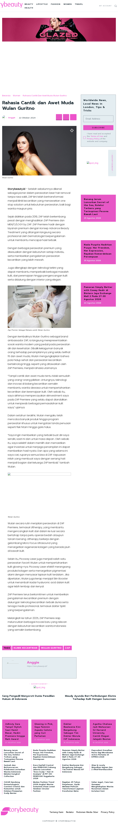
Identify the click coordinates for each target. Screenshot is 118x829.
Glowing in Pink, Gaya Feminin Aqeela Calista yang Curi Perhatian (43, 730)
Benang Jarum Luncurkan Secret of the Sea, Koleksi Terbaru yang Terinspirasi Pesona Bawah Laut (96, 207)
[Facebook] (88, 6)
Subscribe (98, 127)
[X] (95, 6)
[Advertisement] (59, 65)
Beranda (6, 95)
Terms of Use (96, 136)
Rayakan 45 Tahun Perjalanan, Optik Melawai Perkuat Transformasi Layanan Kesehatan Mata (73, 786)
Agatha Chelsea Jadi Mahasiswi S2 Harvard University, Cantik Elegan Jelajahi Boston (102, 731)
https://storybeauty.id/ (37, 666)
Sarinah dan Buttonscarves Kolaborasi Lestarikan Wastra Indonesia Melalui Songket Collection (14, 771)
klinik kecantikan (25, 648)
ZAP (67, 648)
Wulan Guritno (51, 648)
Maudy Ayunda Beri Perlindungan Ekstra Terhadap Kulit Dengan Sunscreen (90, 697)
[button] (115, 5)
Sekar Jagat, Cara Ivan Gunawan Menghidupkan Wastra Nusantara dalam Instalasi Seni (102, 786)
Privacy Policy (93, 138)
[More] (73, 117)
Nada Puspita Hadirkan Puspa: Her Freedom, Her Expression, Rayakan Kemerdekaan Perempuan (98, 250)
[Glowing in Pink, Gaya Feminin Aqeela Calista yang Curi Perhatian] (44, 714)
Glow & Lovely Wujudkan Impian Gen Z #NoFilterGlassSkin (102, 767)
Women (16, 95)
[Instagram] (92, 6)
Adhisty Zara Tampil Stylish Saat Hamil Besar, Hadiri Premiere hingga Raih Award (15, 731)
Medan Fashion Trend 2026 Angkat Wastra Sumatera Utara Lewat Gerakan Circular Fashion (44, 786)
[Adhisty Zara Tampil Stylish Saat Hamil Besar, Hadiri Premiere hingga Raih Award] (15, 714)
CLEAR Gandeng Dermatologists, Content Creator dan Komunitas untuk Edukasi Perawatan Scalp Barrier (14, 788)
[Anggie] (5, 117)
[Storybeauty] (19, 811)
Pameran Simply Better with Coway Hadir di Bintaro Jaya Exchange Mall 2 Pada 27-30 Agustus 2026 (98, 293)
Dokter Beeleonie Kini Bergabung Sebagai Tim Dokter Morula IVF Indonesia (72, 731)
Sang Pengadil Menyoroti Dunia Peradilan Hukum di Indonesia (28, 697)
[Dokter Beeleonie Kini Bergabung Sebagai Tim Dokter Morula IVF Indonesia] (74, 714)
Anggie (11, 118)
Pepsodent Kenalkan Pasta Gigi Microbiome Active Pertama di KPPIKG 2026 (102, 753)
